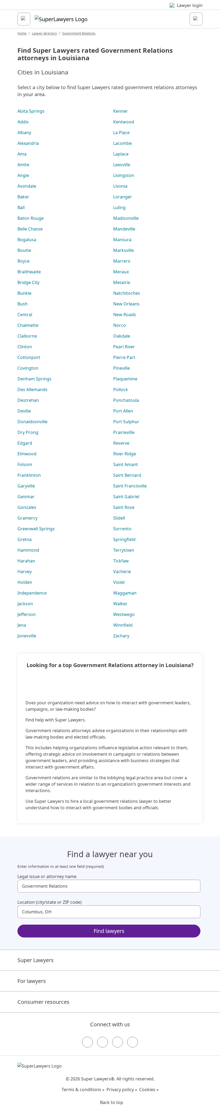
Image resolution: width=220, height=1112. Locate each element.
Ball (21, 207)
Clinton (24, 346)
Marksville (123, 250)
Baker (23, 196)
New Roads (124, 314)
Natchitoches (126, 293)
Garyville (26, 486)
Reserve (121, 443)
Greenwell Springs (36, 528)
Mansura (122, 239)
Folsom (24, 464)
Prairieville (123, 432)
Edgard (24, 443)
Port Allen (123, 411)
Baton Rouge (30, 218)
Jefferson (26, 614)
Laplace (121, 154)
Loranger (122, 196)
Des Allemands (32, 389)
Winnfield (123, 625)
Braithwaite (29, 271)
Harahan (26, 560)
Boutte (24, 250)
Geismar (26, 496)
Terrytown (123, 550)
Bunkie (24, 293)
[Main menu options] (23, 19)
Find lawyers (109, 931)
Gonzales (26, 507)
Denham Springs (34, 378)
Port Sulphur (126, 421)
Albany (24, 132)
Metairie (121, 282)
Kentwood (123, 121)
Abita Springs (31, 111)
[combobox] (108, 886)
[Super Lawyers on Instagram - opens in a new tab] (102, 1042)
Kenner (120, 111)
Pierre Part (124, 357)
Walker (120, 603)
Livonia (120, 186)
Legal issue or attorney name (46, 876)
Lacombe (122, 143)
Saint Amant (125, 464)
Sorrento (122, 528)
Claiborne (27, 336)
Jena (21, 625)
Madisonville (126, 218)
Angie (23, 175)
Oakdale (121, 336)
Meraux (121, 271)
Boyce (23, 261)
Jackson (25, 603)
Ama (22, 154)
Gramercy (27, 518)
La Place (121, 132)
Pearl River (124, 346)
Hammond (28, 550)
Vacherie (122, 571)
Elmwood (26, 453)
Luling (119, 207)
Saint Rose (123, 507)
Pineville (121, 368)
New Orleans (126, 304)
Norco (119, 325)
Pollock (120, 389)
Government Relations (79, 33)
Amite (23, 164)
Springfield (124, 539)
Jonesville (26, 635)
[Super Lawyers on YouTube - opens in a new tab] (117, 1042)
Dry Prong (27, 432)
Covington (27, 368)
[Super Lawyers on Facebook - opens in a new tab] (87, 1042)
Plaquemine (125, 378)
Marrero (121, 261)
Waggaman (125, 593)
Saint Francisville (130, 486)
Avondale (26, 186)
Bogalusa (26, 239)
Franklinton (29, 475)
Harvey (24, 571)
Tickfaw (121, 560)
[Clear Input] (194, 886)
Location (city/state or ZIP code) (49, 902)
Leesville (121, 164)
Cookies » (149, 1089)
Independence (32, 593)
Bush (22, 304)
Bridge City (28, 282)
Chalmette (27, 325)
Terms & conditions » (83, 1089)
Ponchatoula (126, 400)
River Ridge (124, 453)
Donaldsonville (32, 421)
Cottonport (28, 357)
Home (22, 33)
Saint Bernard (127, 475)
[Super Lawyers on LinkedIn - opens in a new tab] (132, 1042)
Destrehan (28, 400)
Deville (24, 411)
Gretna (24, 539)
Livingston (123, 175)
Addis (23, 121)
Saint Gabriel (126, 496)
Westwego (124, 614)
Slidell (119, 518)
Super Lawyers (35, 960)
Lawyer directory (44, 33)
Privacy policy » (122, 1089)
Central (24, 314)
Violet (119, 582)
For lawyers (31, 981)
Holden (24, 582)
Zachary (121, 635)
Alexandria (28, 143)
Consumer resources (43, 1001)
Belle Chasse (30, 229)
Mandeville (124, 229)
